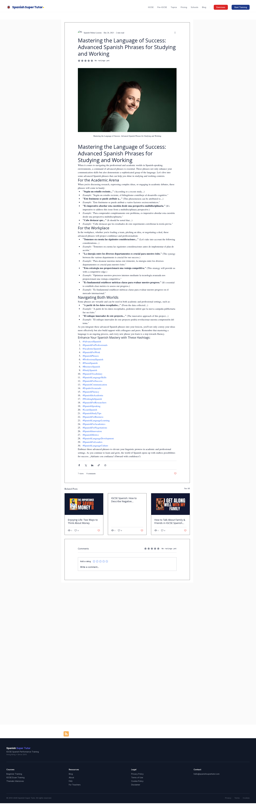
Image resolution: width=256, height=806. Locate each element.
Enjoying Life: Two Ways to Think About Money (83, 521)
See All (187, 488)
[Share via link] (98, 465)
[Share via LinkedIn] (92, 465)
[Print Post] (105, 465)
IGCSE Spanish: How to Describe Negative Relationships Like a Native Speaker (126, 500)
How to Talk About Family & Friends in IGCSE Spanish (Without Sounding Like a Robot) (169, 521)
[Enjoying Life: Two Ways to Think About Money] (84, 504)
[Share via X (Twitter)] (85, 465)
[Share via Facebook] (79, 465)
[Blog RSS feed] (66, 734)
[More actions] (175, 32)
